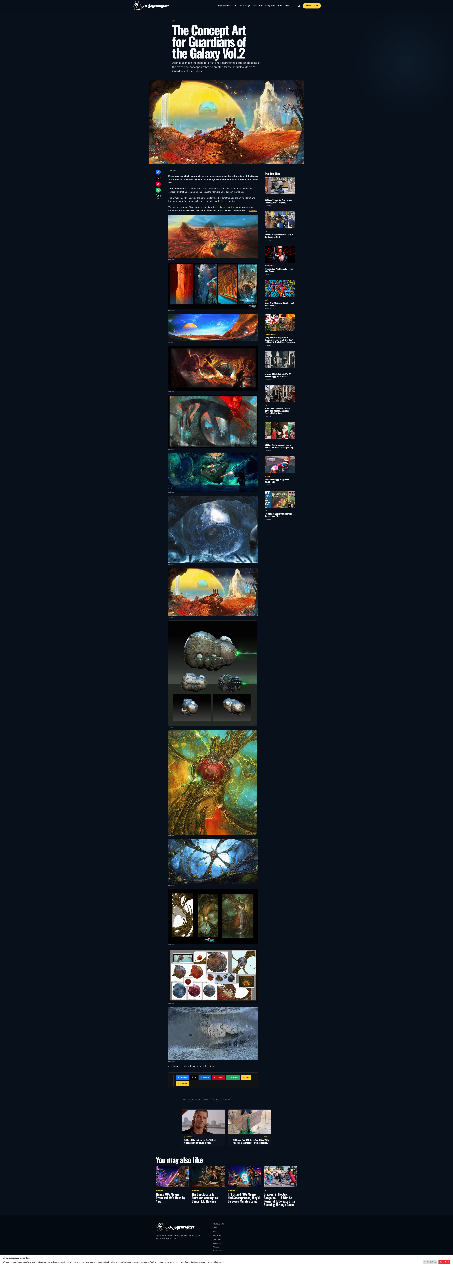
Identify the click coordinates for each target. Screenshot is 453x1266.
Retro (280, 6)
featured (206, 1100)
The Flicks (217, 1239)
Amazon (253, 210)
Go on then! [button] (444, 1262)
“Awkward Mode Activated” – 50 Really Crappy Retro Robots (278, 375)
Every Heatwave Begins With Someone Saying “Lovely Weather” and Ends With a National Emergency (280, 340)
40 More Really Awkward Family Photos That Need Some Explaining (279, 446)
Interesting (217, 1235)
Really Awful (270, 6)
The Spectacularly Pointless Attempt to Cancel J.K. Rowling (205, 1197)
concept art (196, 1100)
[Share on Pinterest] (158, 184)
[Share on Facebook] (158, 172)
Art (174, 21)
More (287, 6)
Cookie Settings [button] (430, 1262)
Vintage (216, 1247)
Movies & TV (257, 6)
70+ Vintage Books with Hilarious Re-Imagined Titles (278, 515)
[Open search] (298, 5)
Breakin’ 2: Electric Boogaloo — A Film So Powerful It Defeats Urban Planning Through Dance (280, 1199)
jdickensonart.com (228, 207)
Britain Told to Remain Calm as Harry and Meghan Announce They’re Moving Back (277, 411)
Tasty (215, 1228)
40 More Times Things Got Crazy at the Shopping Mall (279, 235)
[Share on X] (158, 178)
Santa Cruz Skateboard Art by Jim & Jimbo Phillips (279, 304)
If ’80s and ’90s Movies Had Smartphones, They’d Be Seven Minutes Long (244, 1197)
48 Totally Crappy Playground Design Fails (277, 480)
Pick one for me (312, 6)
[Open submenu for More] (291, 5)
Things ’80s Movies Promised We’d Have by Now (170, 1197)
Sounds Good (218, 1243)
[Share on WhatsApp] (158, 190)
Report (213, 1066)
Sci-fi (215, 1100)
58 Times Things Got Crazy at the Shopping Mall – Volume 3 (278, 201)
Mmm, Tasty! (245, 6)
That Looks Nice (224, 6)
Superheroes (225, 1100)
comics (185, 1100)
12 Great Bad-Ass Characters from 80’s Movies (279, 270)
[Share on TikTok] (158, 196)
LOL (235, 6)
